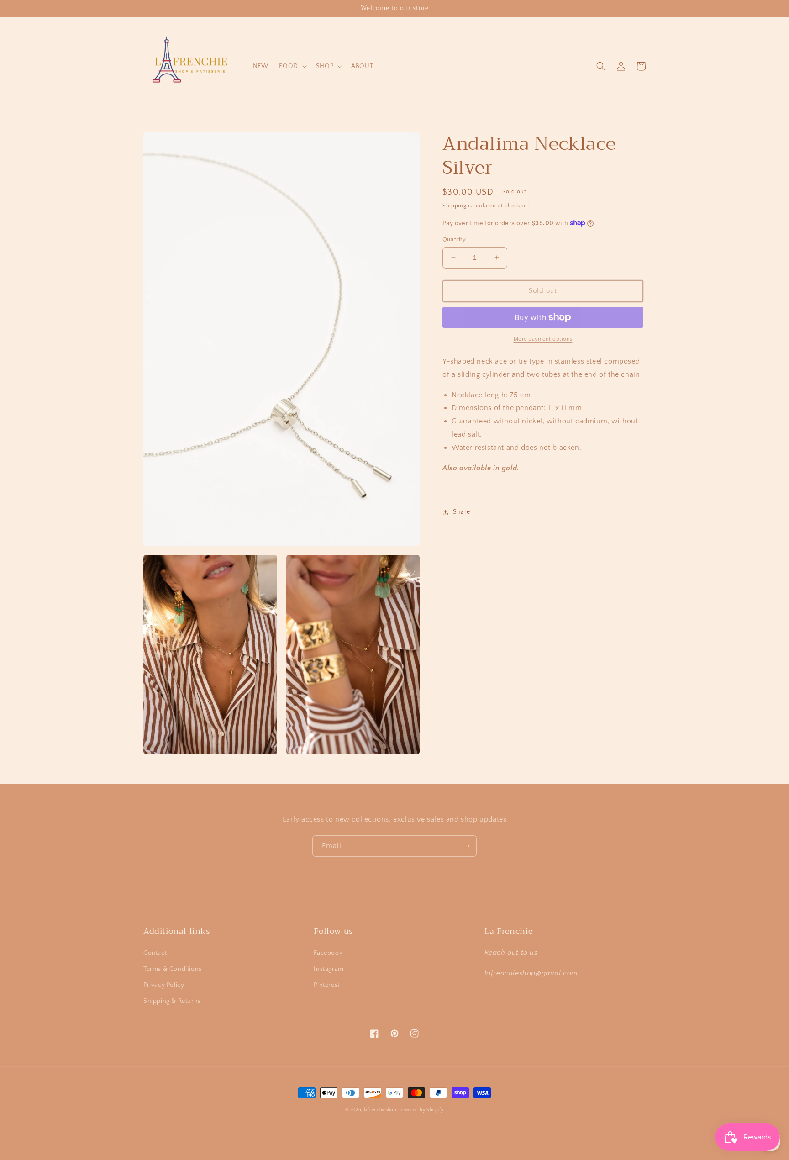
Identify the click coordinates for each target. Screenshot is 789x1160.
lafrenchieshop (380, 1110)
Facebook (328, 953)
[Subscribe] (466, 846)
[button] (292, 66)
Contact (155, 953)
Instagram (328, 969)
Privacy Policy (163, 985)
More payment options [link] (543, 339)
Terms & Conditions (172, 969)
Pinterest (326, 985)
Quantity (454, 239)
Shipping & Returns (172, 1001)
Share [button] (461, 512)
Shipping (454, 206)
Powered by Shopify (421, 1110)
